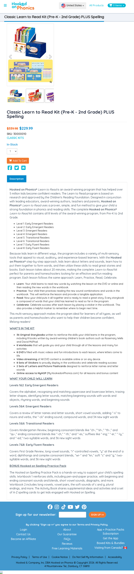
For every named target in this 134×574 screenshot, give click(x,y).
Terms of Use (39, 557)
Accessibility (115, 557)
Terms (80, 524)
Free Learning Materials (67, 548)
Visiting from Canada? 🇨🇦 (110, 547)
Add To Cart (19, 160)
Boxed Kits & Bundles (111, 543)
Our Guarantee (67, 534)
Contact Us (23, 534)
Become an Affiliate (23, 539)
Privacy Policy (99, 524)
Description (17, 178)
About (67, 529)
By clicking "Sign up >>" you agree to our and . (67, 524)
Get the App (110, 538)
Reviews (67, 543)
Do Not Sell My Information (87, 557)
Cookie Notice (60, 557)
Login (23, 529)
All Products (96, 5)
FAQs (67, 539)
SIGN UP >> (97, 514)
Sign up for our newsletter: (36, 515)
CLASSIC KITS (15, 138)
